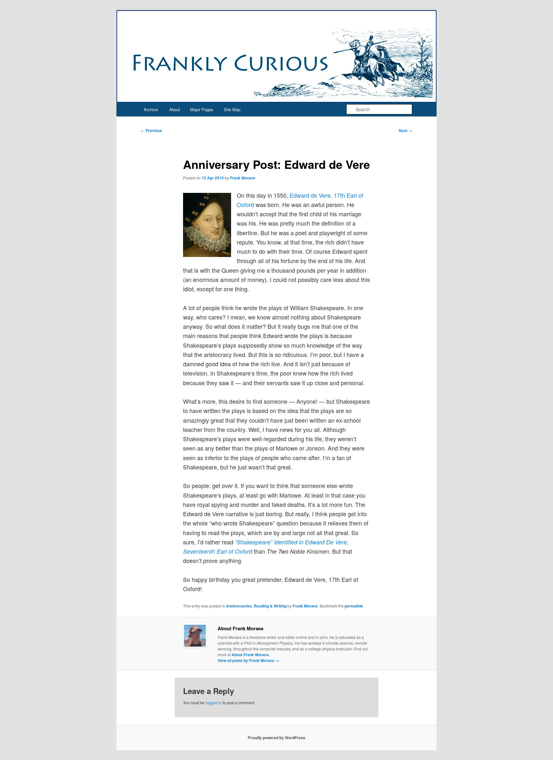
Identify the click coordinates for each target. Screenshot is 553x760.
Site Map (232, 109)
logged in (213, 702)
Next (405, 130)
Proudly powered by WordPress (276, 737)
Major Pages (201, 109)
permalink (354, 606)
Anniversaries (239, 606)
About (174, 109)
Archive (150, 109)
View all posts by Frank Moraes (248, 660)
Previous (151, 130)
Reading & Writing (270, 606)
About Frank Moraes (250, 654)
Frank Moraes (242, 178)
